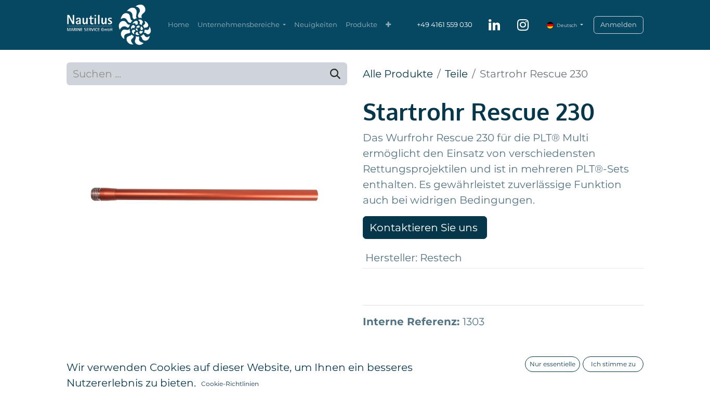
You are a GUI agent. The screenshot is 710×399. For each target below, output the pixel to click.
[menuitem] (178, 25)
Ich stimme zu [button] (613, 364)
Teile (456, 74)
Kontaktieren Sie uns (425, 227)
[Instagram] (522, 24)
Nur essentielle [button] (552, 364)
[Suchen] (335, 73)
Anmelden (618, 24)
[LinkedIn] (494, 24)
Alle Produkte (398, 74)
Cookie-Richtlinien (230, 384)
